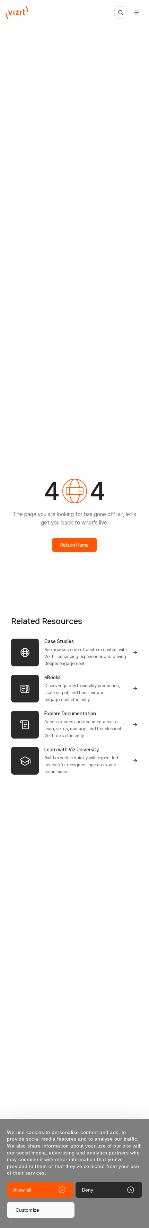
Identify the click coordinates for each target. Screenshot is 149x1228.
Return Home (74, 545)
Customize (27, 1210)
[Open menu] (136, 12)
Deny (87, 1190)
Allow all (22, 1190)
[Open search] (120, 12)
